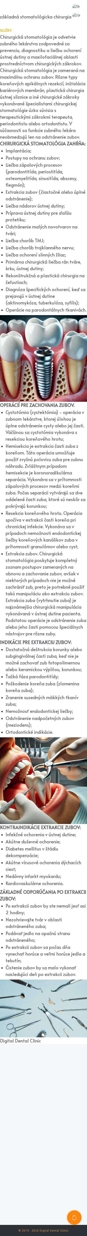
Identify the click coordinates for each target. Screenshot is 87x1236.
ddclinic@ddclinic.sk (50, 1106)
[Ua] (76, 15)
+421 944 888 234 (48, 1090)
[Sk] (76, 6)
